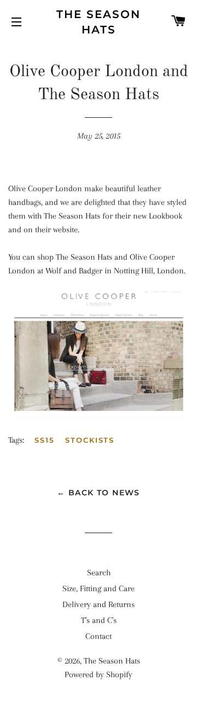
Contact (98, 636)
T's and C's (99, 620)
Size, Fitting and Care (98, 588)
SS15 (44, 440)
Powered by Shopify (98, 674)
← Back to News (98, 493)
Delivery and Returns (98, 604)
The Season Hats (98, 22)
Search (99, 573)
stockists (90, 440)
